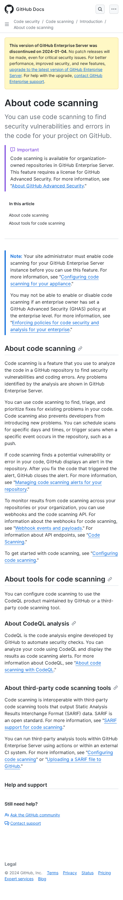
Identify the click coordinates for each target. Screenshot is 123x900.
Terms (52, 872)
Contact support (25, 823)
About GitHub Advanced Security (48, 186)
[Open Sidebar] (6, 24)
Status (88, 872)
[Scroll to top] (110, 887)
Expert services (19, 878)
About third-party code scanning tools (58, 688)
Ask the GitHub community (35, 814)
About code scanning (33, 27)
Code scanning (60, 21)
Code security (27, 21)
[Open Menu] (113, 9)
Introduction (91, 21)
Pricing (104, 872)
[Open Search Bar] (100, 9)
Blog (42, 878)
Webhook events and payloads (48, 528)
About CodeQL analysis (37, 623)
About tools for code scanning (55, 579)
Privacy (70, 872)
